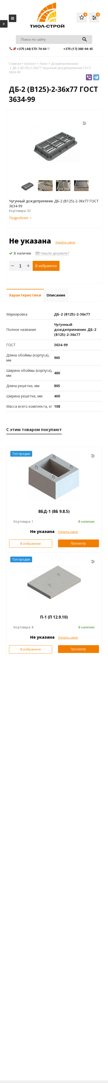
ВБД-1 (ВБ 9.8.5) (54, 511)
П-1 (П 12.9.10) (54, 617)
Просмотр (78, 543)
